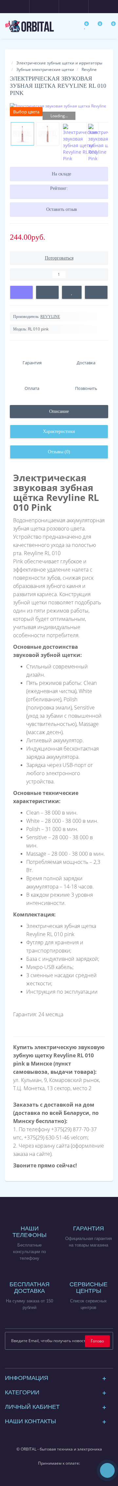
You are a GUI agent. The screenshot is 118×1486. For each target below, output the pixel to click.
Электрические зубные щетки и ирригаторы (59, 63)
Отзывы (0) (59, 451)
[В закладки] (72, 292)
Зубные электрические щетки (45, 69)
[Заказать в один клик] (47, 292)
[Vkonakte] (64, 1361)
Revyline (89, 69)
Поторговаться (59, 258)
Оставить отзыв (61, 209)
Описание (59, 411)
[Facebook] (43, 1361)
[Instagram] (54, 1361)
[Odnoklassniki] (75, 1361)
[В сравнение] (96, 292)
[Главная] (12, 56)
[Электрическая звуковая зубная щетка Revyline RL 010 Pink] (59, 108)
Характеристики (59, 431)
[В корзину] (21, 292)
